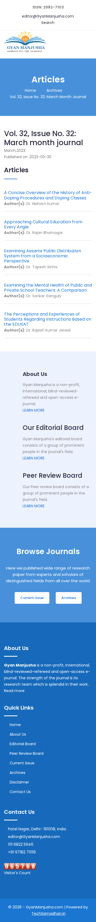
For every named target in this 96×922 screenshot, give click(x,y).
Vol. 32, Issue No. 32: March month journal (48, 96)
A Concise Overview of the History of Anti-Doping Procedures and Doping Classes (48, 195)
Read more (15, 690)
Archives (54, 90)
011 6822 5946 (20, 844)
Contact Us (20, 791)
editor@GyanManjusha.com (48, 16)
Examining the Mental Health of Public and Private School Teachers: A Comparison (48, 287)
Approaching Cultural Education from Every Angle (43, 224)
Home (30, 90)
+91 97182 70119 (22, 852)
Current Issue (22, 763)
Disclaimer (19, 782)
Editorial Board (23, 744)
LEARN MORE (34, 410)
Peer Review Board (26, 753)
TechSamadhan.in (48, 913)
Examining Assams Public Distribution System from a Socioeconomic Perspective (42, 256)
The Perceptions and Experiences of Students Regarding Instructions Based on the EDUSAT (47, 319)
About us (35, 374)
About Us (18, 734)
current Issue (32, 597)
